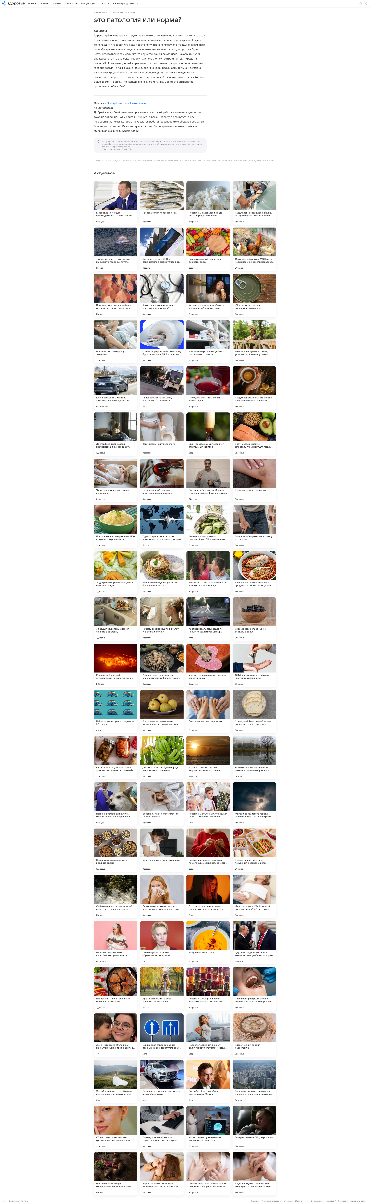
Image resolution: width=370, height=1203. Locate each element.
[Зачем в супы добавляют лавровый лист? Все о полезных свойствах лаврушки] (208, 526)
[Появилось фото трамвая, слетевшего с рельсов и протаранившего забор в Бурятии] (162, 388)
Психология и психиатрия (123, 12)
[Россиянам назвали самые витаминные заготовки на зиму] (162, 711)
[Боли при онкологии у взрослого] (162, 850)
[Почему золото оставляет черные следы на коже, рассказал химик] (208, 1173)
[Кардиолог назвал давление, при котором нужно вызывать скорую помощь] (254, 203)
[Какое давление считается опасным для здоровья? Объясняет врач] (162, 295)
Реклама (24, 1201)
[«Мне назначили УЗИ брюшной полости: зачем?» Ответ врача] (254, 896)
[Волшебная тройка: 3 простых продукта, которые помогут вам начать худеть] (254, 572)
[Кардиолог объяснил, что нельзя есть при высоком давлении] (254, 388)
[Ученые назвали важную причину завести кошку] (208, 665)
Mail (4, 1201)
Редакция (255, 1201)
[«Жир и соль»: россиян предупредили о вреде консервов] (254, 295)
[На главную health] (15, 3)
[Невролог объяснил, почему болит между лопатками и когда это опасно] (208, 1035)
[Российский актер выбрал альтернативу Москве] (208, 1081)
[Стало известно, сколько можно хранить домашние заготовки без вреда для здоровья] (115, 757)
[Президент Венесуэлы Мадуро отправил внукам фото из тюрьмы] (208, 480)
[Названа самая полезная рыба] (162, 203)
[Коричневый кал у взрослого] (162, 434)
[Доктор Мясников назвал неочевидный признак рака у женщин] (115, 434)
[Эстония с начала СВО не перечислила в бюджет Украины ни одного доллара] (162, 249)
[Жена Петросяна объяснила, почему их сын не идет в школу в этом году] (115, 1035)
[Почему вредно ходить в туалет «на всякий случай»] (162, 619)
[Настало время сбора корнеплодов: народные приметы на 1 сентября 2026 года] (115, 1173)
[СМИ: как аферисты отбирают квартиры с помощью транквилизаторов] (254, 665)
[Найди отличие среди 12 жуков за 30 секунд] (115, 711)
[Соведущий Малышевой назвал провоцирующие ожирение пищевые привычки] (254, 711)
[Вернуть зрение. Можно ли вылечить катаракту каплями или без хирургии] (162, 1173)
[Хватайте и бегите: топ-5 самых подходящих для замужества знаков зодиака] (115, 1081)
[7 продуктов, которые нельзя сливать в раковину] (115, 619)
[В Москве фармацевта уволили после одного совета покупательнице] (208, 341)
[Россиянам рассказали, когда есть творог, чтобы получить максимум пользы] (208, 203)
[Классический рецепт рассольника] (254, 1035)
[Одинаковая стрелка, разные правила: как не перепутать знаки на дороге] (162, 1035)
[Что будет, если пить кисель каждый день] (208, 388)
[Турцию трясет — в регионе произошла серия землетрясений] (162, 526)
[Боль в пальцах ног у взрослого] (208, 711)
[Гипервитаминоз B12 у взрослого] (254, 1127)
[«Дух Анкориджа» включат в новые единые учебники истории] (254, 942)
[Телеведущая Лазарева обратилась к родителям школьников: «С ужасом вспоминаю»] (162, 942)
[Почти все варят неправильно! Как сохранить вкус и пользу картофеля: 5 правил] (115, 526)
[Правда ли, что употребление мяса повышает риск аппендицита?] (115, 989)
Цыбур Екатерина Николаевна (126, 103)
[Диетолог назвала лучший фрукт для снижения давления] (162, 757)
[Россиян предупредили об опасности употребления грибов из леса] (162, 665)
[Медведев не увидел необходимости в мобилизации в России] (115, 203)
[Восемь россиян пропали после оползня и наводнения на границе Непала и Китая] (254, 1081)
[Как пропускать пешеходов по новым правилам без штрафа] (208, 619)
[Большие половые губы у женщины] (115, 341)
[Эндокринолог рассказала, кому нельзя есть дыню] (115, 572)
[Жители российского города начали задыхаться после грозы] (254, 804)
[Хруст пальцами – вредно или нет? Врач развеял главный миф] (254, 1173)
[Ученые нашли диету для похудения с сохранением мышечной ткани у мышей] (254, 850)
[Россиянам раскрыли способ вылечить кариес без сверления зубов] (254, 989)
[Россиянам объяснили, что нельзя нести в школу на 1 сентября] (208, 804)
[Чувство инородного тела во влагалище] (115, 480)
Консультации (100, 12)
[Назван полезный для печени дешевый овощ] (208, 249)
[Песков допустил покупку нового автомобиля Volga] (162, 1081)
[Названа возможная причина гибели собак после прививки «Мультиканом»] (115, 804)
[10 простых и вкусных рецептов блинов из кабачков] (162, 572)
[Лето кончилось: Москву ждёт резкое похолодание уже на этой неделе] (254, 757)
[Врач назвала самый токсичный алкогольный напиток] (208, 434)
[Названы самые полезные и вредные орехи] (115, 850)
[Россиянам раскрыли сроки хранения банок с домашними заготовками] (208, 989)
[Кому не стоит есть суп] (208, 942)
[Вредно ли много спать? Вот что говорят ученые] (162, 804)
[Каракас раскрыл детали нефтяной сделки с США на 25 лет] (208, 757)
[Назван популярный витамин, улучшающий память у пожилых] (254, 341)
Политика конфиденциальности (351, 1201)
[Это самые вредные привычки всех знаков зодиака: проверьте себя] (208, 896)
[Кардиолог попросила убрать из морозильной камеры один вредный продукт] (208, 295)
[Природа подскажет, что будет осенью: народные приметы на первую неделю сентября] (115, 295)
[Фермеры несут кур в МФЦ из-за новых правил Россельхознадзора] (254, 249)
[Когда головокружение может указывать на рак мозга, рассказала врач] (208, 1127)
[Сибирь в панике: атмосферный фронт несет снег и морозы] (115, 896)
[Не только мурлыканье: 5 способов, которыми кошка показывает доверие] (115, 942)
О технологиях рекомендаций (323, 1201)
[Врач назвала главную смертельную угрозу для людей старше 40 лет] (254, 434)
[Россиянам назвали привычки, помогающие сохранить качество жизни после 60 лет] (208, 850)
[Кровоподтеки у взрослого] (254, 480)
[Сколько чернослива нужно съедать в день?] (254, 619)
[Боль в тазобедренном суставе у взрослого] (254, 526)
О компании (14, 1201)
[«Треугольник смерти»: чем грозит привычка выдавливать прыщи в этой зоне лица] (115, 1127)
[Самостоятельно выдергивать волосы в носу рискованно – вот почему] (162, 896)
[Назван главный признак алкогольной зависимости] (162, 480)
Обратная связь (301, 1201)
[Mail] (4, 3)
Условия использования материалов (277, 1201)
